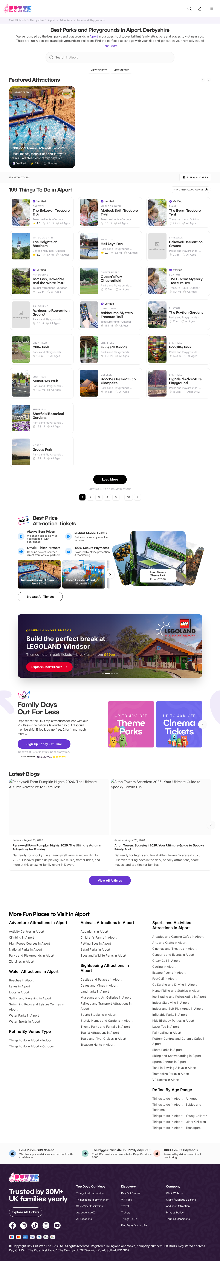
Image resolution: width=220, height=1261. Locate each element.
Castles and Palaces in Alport (101, 979)
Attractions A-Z (85, 1212)
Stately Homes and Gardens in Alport (107, 1020)
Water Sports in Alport (24, 1021)
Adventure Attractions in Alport (38, 922)
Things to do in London (90, 1193)
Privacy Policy (175, 1212)
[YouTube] (57, 1226)
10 (128, 497)
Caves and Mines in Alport (99, 985)
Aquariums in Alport (94, 931)
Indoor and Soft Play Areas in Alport (177, 1008)
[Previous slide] (203, 80)
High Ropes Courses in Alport (29, 943)
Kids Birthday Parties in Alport (173, 1020)
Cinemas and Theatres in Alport (174, 948)
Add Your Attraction (178, 1206)
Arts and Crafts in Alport (169, 942)
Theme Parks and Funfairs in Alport (105, 1026)
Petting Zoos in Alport (96, 943)
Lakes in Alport (19, 986)
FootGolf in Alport (164, 978)
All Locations (84, 1219)
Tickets (125, 1212)
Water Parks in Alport (24, 1015)
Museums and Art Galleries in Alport (106, 997)
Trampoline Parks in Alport (170, 1073)
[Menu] (212, 8)
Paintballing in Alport (166, 1032)
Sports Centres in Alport (169, 1061)
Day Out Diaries (130, 1193)
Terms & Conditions (178, 1219)
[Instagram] (46, 1226)
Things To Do (129, 1219)
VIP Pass (126, 1199)
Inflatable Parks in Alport (169, 1014)
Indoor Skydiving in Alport (170, 1002)
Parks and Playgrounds (90, 20)
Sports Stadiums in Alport (98, 1014)
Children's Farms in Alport (99, 937)
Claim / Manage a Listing (181, 1199)
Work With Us (174, 1193)
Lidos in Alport (19, 992)
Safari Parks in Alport (95, 949)
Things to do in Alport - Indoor (30, 1040)
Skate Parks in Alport (167, 1049)
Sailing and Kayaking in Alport (30, 998)
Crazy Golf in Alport (166, 960)
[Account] (200, 8)
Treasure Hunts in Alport (98, 1044)
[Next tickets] (110, 574)
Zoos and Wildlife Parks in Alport (103, 955)
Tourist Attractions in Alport (100, 1032)
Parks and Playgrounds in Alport (31, 955)
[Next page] (137, 497)
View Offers (121, 70)
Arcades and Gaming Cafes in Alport (178, 936)
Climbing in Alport (21, 937)
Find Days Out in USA (134, 1225)
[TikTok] (34, 1226)
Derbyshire (37, 20)
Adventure (66, 20)
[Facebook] (12, 1226)
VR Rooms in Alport (165, 1079)
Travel (125, 1206)
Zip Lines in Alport (21, 961)
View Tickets (99, 70)
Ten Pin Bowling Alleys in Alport (174, 1067)
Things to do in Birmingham (92, 1199)
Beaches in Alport (21, 980)
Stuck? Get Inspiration (89, 1206)
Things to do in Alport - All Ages (174, 1098)
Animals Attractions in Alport (107, 922)
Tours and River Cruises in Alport (103, 1038)
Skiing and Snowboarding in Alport (176, 1055)
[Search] (189, 8)
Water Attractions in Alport (33, 971)
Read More (110, 46)
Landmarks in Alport (95, 991)
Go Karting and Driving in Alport (174, 984)
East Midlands (17, 20)
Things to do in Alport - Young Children (179, 1115)
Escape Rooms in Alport (169, 972)
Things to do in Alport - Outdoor (31, 1046)
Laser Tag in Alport (165, 1026)
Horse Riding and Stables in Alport (176, 990)
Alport (51, 20)
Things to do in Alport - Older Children (179, 1121)
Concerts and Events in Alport (173, 954)
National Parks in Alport (25, 949)
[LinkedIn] (23, 1226)
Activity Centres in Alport (26, 931)
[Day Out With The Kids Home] (17, 8)
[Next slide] (209, 80)
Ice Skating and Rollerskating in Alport (179, 996)
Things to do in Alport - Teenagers (176, 1127)
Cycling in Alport (164, 966)
